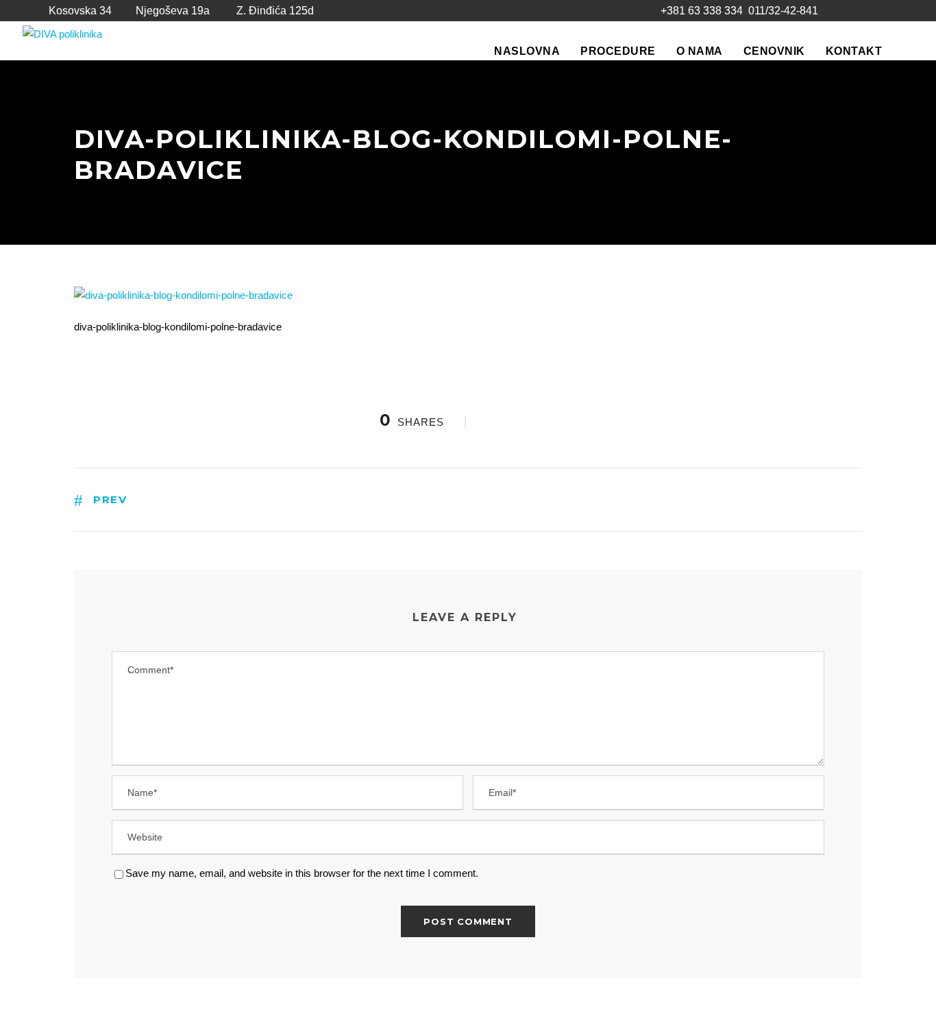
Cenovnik (774, 51)
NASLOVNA (527, 51)
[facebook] (848, 10)
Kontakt (854, 51)
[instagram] (898, 10)
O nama (699, 51)
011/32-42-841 (783, 10)
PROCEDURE (618, 51)
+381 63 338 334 (702, 10)
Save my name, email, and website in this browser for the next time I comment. (301, 873)
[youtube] (873, 10)
